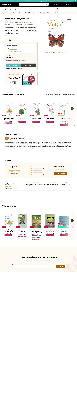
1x (12, 20)
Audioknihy (18, 8)
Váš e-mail (14, 264)
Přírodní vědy (28, 12)
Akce (59, 8)
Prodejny (50, 8)
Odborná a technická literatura (16, 12)
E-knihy (12, 8)
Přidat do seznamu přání (63, 52)
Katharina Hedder (22, 232)
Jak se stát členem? (22, 60)
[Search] (47, 4)
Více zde (15, 188)
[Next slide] (69, 33)
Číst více (6, 35)
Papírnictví (42, 8)
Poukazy (24, 8)
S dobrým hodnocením (68, 94)
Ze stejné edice (49, 94)
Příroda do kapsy (29, 22)
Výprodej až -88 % (62, 227)
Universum (21, 20)
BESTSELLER (61, 225)
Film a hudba (36, 8)
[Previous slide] (42, 33)
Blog (55, 8)
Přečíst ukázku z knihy (50, 52)
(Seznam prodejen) (13, 49)
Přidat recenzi (60, 173)
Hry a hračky (30, 8)
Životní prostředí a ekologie (39, 12)
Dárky (46, 8)
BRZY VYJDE (61, 115)
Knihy (7, 8)
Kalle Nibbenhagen (50, 231)
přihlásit (61, 266)
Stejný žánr (58, 94)
